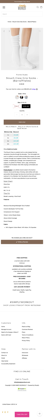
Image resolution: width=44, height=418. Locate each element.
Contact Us (4, 352)
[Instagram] (5, 412)
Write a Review (26, 242)
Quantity (22, 111)
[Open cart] (41, 7)
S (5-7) (16, 106)
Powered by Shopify (33, 385)
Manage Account (6, 329)
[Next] (9, 31)
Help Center (4, 361)
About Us (4, 355)
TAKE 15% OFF (22, 414)
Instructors (25, 352)
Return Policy (26, 337)
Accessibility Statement (8, 363)
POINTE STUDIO (12, 149)
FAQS (3, 358)
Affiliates (24, 358)
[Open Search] (37, 7)
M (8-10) (26, 106)
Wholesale (25, 355)
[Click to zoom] (40, 31)
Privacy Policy (26, 340)
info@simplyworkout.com (22, 382)
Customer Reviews (27, 329)
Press (23, 332)
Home (9, 21)
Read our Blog (26, 326)
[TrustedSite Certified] (22, 389)
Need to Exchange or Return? (9, 332)
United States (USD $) (9, 404)
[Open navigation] (6, 7)
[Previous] (4, 31)
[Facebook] (3, 412)
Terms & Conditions (27, 335)
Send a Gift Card (6, 335)
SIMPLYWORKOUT (21, 385)
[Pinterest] (8, 412)
